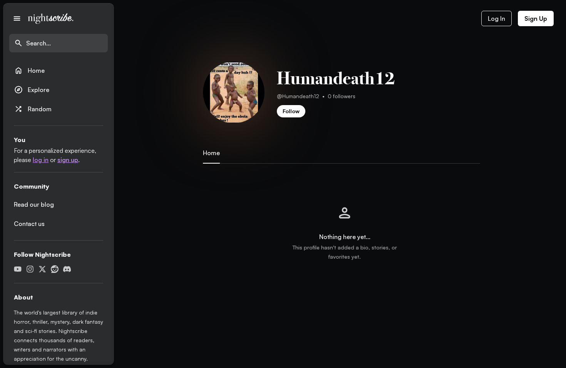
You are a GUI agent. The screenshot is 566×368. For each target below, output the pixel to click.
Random (33, 109)
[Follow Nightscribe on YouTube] (18, 269)
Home (29, 70)
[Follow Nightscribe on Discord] (67, 269)
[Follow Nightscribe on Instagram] (30, 269)
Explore (31, 89)
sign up (67, 160)
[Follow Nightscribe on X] (42, 269)
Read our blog (34, 204)
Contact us (29, 223)
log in (41, 160)
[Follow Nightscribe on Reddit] (55, 269)
